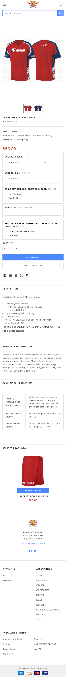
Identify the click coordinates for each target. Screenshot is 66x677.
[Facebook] (4, 275)
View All (37, 649)
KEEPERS (40, 595)
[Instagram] (35, 551)
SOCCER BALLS (42, 580)
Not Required (15, 194)
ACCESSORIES (42, 590)
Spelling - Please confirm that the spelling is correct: (31, 225)
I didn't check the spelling (21, 231)
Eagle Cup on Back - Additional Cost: (31, 189)
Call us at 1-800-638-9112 (33, 543)
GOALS (38, 600)
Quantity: (7, 243)
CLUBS (38, 575)
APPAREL (39, 585)
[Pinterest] (27, 275)
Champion (7, 654)
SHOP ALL (40, 619)
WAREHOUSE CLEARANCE (47, 609)
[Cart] (61, 4)
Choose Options (33, 490)
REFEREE (39, 605)
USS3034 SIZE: (17, 173)
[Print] (16, 275)
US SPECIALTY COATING (45, 644)
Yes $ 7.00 (14, 198)
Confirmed (14, 235)
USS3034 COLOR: (18, 156)
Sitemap (6, 580)
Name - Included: (19, 207)
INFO (4, 575)
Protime (6, 644)
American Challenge (12, 639)
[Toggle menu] (4, 4)
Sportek (38, 639)
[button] (33, 266)
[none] (33, 60)
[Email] (10, 275)
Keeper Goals (9, 649)
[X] (21, 275)
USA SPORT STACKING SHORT (33, 496)
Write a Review (9, 121)
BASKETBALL (41, 614)
